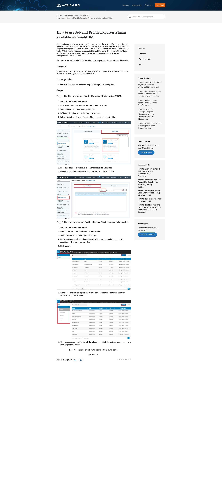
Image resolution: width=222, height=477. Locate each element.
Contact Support (147, 234)
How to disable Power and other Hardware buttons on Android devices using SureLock (149, 208)
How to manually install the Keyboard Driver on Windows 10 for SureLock (149, 84)
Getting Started (144, 141)
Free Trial (160, 5)
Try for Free (146, 152)
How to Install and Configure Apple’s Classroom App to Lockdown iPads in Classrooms (146, 114)
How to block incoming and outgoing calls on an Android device (149, 125)
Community (136, 5)
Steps (141, 65)
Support (126, 5)
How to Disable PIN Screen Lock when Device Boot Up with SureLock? (149, 192)
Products (148, 5)
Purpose (142, 54)
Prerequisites (144, 59)
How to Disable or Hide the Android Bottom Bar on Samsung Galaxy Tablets (149, 93)
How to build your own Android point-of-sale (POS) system (147, 102)
